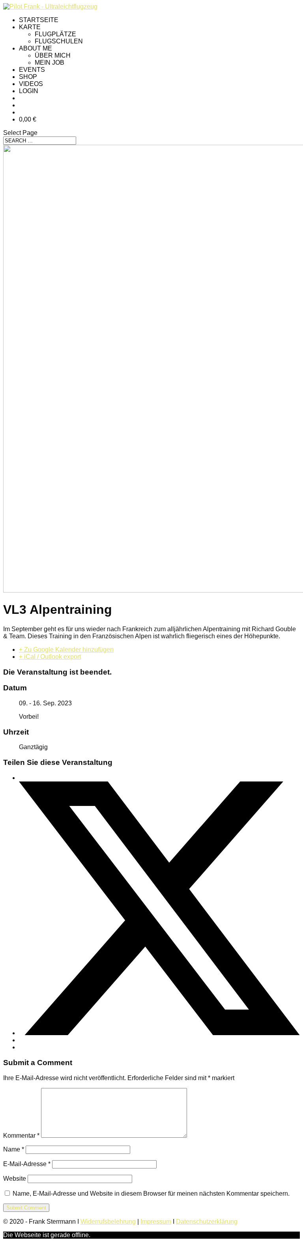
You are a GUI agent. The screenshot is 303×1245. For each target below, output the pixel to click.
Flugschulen (59, 41)
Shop (28, 76)
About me (35, 48)
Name (13, 1149)
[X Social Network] (159, 1033)
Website (14, 1178)
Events (32, 69)
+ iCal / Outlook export (50, 656)
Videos (31, 83)
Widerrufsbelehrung (108, 1221)
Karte (30, 27)
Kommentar (21, 1135)
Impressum (155, 1221)
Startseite (38, 20)
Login (28, 91)
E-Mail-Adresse (26, 1164)
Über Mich (53, 55)
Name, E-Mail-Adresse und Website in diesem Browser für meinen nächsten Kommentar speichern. (151, 1193)
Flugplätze (55, 34)
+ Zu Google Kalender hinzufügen (66, 649)
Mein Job (49, 62)
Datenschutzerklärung (207, 1221)
